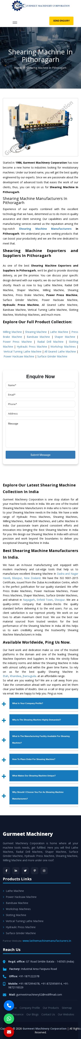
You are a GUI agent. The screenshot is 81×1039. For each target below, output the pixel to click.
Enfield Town (45, 599)
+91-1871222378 (29, 976)
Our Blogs (32, 1014)
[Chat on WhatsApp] (9, 1018)
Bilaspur (17, 578)
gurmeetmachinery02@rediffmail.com (39, 994)
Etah (5, 676)
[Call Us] (9, 1005)
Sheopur (60, 599)
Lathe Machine (59, 332)
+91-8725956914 (51, 983)
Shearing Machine (36, 332)
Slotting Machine (16, 915)
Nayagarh (29, 599)
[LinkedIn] (15, 870)
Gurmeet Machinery (28, 833)
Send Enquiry (61, 20)
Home (17, 68)
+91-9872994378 (29, 983)
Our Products (51, 1008)
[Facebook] (6, 870)
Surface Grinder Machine (52, 356)
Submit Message (40, 455)
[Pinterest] (34, 870)
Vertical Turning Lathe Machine (22, 351)
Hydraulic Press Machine (32, 346)
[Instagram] (44, 870)
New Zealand (32, 578)
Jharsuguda (29, 676)
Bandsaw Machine (38, 337)
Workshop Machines (63, 346)
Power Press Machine (17, 341)
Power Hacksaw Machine (19, 356)
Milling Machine (12, 332)
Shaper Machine (65, 337)
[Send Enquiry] (9, 1032)
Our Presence (15, 1014)
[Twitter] (25, 870)
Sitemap (67, 1008)
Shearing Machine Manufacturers (45, 228)
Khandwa (15, 676)
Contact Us (48, 1014)
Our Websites (66, 1014)
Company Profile (30, 1008)
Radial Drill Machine (50, 341)
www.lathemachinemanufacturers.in (47, 940)
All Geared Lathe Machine (60, 351)
